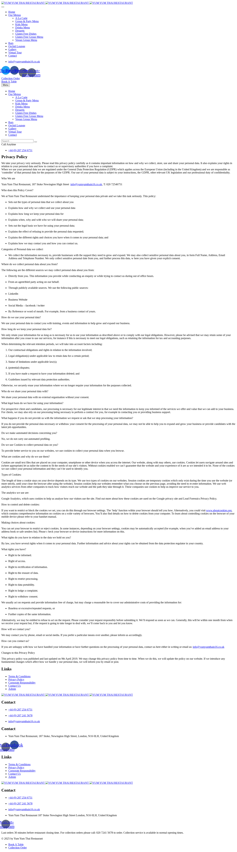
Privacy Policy (16, 679)
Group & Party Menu (27, 21)
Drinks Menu (22, 27)
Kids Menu (21, 24)
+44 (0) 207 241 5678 (20, 715)
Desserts (19, 30)
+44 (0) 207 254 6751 (20, 150)
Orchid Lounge (16, 46)
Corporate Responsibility (22, 682)
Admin (12, 688)
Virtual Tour (15, 52)
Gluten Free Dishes (25, 33)
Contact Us (14, 685)
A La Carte (21, 18)
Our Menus (14, 15)
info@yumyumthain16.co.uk (24, 61)
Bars (10, 43)
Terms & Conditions (19, 676)
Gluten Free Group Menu (29, 36)
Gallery (12, 49)
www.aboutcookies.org (219, 510)
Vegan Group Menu (26, 40)
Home (11, 11)
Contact (12, 55)
